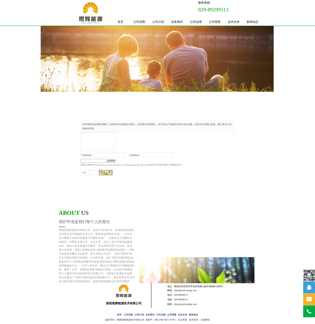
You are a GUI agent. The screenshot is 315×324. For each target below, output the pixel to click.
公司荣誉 (215, 22)
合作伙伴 (234, 22)
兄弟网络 (205, 320)
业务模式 (177, 22)
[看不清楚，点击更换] (105, 172)
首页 (120, 22)
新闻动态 (252, 22)
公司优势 (139, 22)
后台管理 (182, 320)
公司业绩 (196, 22)
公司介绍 (158, 22)
